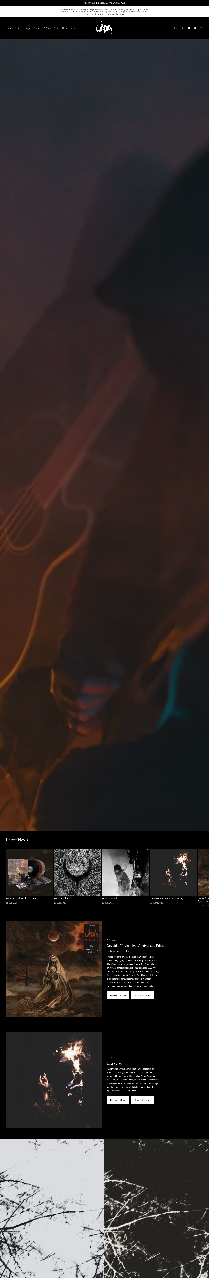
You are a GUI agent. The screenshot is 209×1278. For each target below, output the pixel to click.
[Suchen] (189, 28)
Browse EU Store (142, 995)
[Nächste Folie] (200, 878)
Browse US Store (118, 995)
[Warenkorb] (201, 28)
